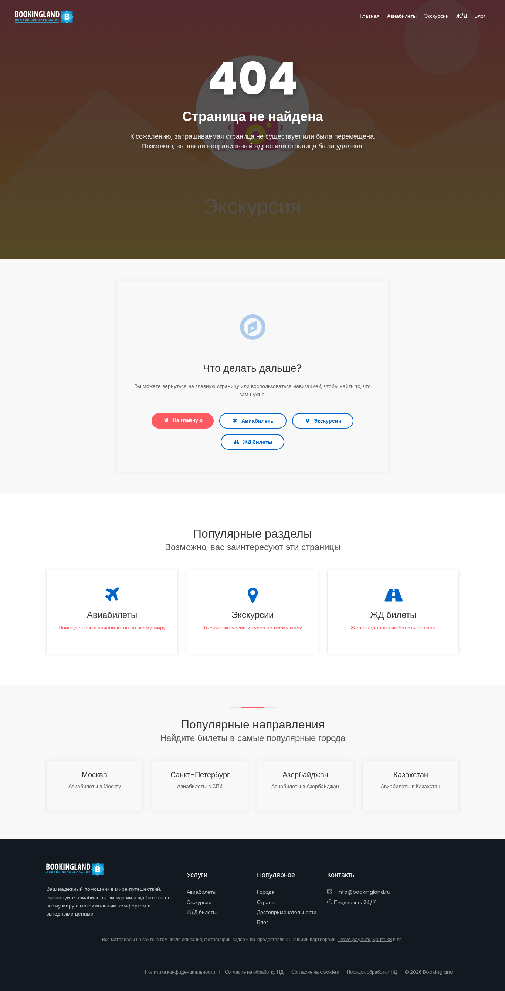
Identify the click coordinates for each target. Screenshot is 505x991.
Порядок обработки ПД (372, 971)
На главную (188, 420)
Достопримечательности (286, 912)
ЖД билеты (257, 442)
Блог (479, 16)
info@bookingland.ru (363, 892)
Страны (266, 902)
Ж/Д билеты (202, 912)
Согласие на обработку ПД (254, 971)
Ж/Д (461, 16)
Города (265, 892)
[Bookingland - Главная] (79, 869)
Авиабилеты (402, 16)
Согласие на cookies (315, 971)
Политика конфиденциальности (180, 971)
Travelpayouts (354, 939)
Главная (370, 16)
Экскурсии (436, 16)
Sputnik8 (382, 939)
